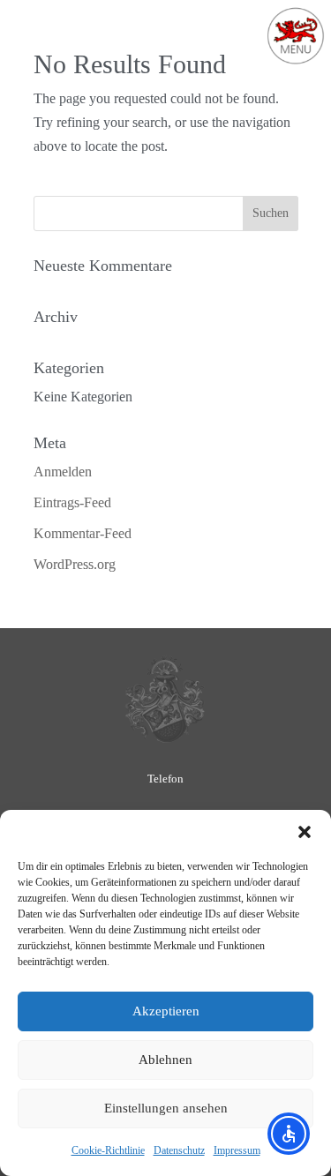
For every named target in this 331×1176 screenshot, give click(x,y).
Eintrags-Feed (72, 502)
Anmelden (63, 471)
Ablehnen (165, 1059)
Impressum (237, 1150)
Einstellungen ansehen (166, 1108)
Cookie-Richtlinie (108, 1150)
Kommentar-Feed (83, 533)
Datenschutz (179, 1150)
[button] (304, 832)
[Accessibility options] (288, 1133)
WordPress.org (75, 564)
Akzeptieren (165, 1011)
